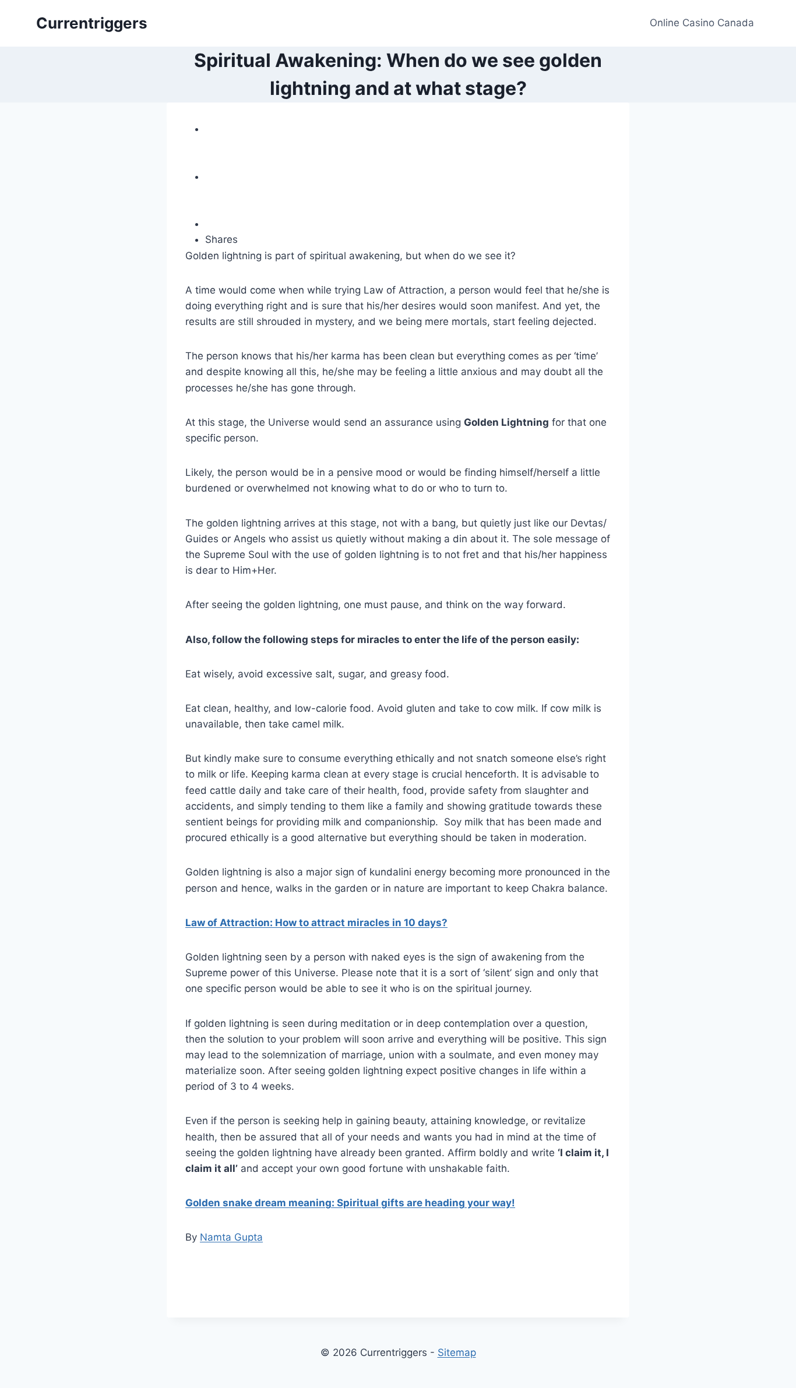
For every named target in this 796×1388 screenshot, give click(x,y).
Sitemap (457, 1352)
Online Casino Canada (702, 23)
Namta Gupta (231, 1237)
